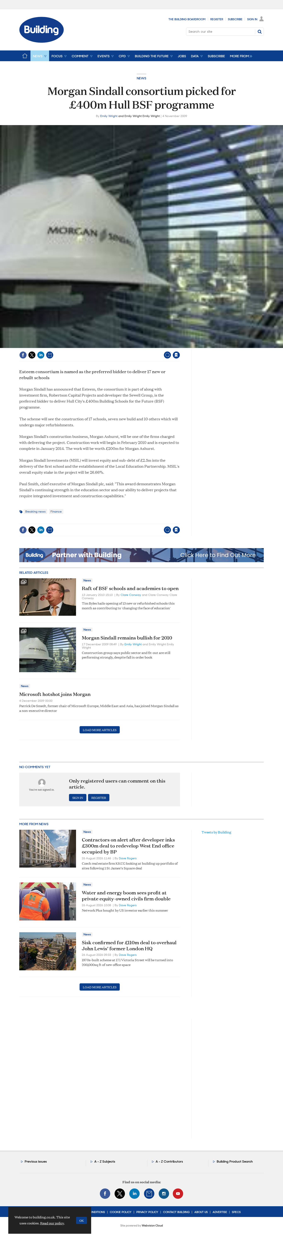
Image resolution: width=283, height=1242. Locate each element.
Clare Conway (131, 595)
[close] (180, 346)
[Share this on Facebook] (23, 355)
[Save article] (176, 355)
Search (259, 31)
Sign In (252, 19)
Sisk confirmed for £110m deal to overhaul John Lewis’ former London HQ (129, 945)
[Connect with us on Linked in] (134, 1193)
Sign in (124, 346)
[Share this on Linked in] (41, 355)
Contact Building (176, 1212)
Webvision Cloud (152, 1225)
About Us (201, 1212)
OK (81, 1220)
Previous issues (36, 1161)
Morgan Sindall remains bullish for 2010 (127, 637)
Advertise (220, 1212)
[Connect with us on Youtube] (178, 1193)
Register (216, 19)
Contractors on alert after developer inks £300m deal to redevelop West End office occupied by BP (128, 845)
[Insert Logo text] (41, 41)
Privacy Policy (147, 1212)
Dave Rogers (128, 858)
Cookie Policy (121, 1212)
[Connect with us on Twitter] (119, 1193)
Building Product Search (235, 1161)
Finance (56, 511)
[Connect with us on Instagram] (163, 1193)
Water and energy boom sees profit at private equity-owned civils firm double (126, 895)
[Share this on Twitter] (32, 355)
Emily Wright (108, 116)
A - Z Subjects (104, 1161)
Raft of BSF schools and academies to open (130, 588)
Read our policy (52, 1223)
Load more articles (99, 730)
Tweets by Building (216, 832)
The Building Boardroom (187, 19)
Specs (236, 1212)
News (141, 78)
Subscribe (235, 19)
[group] (240, 55)
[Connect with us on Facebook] (105, 1193)
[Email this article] (49, 355)
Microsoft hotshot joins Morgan (55, 694)
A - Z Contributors (169, 1161)
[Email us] (149, 1193)
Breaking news (35, 511)
